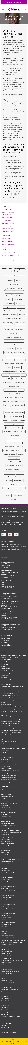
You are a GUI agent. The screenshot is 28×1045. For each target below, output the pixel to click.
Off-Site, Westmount (7, 247)
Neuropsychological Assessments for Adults (12, 711)
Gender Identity (17, 367)
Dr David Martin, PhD (7, 217)
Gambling (10, 367)
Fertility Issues (19, 363)
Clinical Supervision (6, 704)
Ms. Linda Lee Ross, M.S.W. (8, 223)
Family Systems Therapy (7, 757)
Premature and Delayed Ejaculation (14, 443)
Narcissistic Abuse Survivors (17, 405)
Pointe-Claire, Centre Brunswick (9, 258)
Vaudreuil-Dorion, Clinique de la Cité (10, 255)
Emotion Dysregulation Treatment (10, 873)
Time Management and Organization (11, 488)
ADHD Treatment (5, 792)
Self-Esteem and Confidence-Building (10, 994)
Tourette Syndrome (10, 492)
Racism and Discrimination (9, 454)
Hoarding (23, 375)
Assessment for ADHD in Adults (9, 682)
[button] (26, 1041)
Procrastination (20, 446)
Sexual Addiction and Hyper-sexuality (10, 1003)
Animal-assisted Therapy (7, 680)
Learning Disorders (9, 393)
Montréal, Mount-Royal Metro (9, 244)
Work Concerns (14, 499)
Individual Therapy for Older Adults (10, 673)
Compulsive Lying (9, 329)
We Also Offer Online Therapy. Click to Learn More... (13, 1042)
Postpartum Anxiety (8, 431)
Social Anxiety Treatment (7, 1009)
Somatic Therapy (5, 782)
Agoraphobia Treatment (7, 796)
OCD (6, 416)
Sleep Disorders (18, 476)
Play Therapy (4, 773)
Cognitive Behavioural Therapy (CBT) (10, 721)
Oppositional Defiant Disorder (16, 416)
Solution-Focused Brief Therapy (9, 777)
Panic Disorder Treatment (7, 944)
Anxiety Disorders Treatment (8, 810)
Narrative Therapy (5, 766)
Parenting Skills (14, 420)
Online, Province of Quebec (8, 249)
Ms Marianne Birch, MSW (7, 226)
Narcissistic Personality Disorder (14, 409)
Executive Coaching (6, 684)
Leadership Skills (5, 915)
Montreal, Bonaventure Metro (9, 261)
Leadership (21, 390)
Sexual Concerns (9, 476)
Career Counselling (6, 689)
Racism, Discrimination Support (9, 983)
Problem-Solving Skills (9, 446)
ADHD (12, 277)
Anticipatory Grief (19, 292)
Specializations (11, 16)
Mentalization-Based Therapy (8, 737)
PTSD (23, 450)
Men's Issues (6, 401)
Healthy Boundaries (15, 375)
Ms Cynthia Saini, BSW (7, 215)
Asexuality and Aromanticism (19, 295)
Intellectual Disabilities (14, 386)
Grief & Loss (22, 371)
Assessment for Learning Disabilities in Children (13, 700)
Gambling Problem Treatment (9, 886)
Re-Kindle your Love (6, 985)
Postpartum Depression (19, 431)
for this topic (19, 198)
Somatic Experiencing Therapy (8, 779)
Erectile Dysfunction (20, 360)
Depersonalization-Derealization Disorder (14, 341)
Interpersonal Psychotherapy (8, 764)
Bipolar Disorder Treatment (8, 825)
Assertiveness (8, 299)
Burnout (20, 318)
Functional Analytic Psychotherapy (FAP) (11, 732)
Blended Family (7, 310)
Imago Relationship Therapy (8, 734)
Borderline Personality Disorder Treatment (12, 832)
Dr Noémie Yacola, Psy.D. (7, 231)
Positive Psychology (6, 743)
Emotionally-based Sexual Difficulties (14, 356)
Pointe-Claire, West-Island (8, 252)
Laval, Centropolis (6, 238)
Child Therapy (4, 666)
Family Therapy (5, 664)
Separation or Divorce (9, 473)
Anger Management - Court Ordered (14, 288)
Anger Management (14, 284)
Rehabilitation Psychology (8, 697)
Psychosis (5, 450)
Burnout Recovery (5, 839)
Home (6, 16)
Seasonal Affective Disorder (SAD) (14, 461)
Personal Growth (19, 424)
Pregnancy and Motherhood (14, 439)
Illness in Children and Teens (18, 378)
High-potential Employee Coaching (10, 691)
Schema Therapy (5, 746)
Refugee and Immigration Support (9, 987)
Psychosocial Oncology (15, 450)
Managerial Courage (18, 397)
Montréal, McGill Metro (7, 241)
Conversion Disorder (14, 333)
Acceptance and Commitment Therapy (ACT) (12, 719)
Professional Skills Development (9, 693)
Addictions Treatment (6, 789)
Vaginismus (8, 495)
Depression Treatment (7, 861)
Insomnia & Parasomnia (7, 908)
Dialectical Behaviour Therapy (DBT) (10, 723)
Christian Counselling (7, 322)
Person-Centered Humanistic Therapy (10, 770)
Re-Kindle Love (21, 454)
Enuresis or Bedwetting (9, 360)
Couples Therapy (5, 662)
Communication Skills (20, 326)
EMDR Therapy (5, 752)
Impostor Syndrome (7, 382)
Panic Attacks (5, 420)
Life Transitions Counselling (8, 922)
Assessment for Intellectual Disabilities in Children (13, 655)
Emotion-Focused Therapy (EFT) (9, 728)
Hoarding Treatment (6, 899)
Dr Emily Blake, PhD (6, 220)
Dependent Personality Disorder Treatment (12, 857)
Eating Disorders (8, 352)
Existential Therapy (6, 755)
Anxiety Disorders (7, 295)
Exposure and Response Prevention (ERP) (11, 730)
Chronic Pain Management (8, 326)
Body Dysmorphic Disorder (18, 310)
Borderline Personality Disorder (9, 314)
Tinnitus (22, 488)
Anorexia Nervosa (9, 292)
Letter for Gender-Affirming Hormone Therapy (12, 706)
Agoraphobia (10, 280)
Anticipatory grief (5, 807)
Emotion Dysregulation (19, 352)
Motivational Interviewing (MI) (9, 741)
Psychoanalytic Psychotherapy (9, 775)
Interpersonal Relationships (10, 390)
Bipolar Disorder (20, 307)
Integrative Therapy (6, 761)
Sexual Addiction (19, 473)
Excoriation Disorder (9, 363)
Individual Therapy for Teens (8, 671)
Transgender (19, 492)
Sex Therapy (4, 677)
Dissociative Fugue (10, 348)
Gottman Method (5, 759)
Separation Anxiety (18, 469)
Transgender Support (6, 1023)
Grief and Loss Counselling (7, 893)
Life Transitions (8, 397)
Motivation (7, 405)
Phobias (20, 427)
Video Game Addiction (17, 495)
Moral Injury (22, 401)
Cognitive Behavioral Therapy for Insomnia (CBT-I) (13, 748)
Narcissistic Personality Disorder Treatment (12, 938)
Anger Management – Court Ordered (10, 801)
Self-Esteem (18, 465)
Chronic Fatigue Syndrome (19, 322)
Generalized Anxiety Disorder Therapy (10, 890)
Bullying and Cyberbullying (11, 318)
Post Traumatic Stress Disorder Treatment (11, 960)
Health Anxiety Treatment (7, 895)
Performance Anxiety (9, 424)
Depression (9, 344)
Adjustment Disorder (19, 277)
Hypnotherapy (5, 675)
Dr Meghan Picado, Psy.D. (8, 228)
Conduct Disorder (19, 329)
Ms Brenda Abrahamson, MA (8, 209)
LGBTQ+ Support (19, 393)
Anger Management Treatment (9, 803)
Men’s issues (4, 926)
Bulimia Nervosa (22, 314)
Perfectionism (22, 420)
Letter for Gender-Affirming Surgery (10, 709)
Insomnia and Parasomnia (19, 382)
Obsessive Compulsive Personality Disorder (14, 412)
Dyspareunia (19, 348)
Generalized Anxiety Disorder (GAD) (10, 371)
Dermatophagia (17, 344)
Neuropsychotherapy (6, 768)
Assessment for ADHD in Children (9, 695)
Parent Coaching (5, 668)
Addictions (6, 277)
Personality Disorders (11, 427)
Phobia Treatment (6, 958)
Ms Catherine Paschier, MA (8, 212)
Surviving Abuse (14, 484)
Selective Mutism (10, 465)
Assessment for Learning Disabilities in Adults (12, 686)
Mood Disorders (14, 401)
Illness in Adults (7, 378)
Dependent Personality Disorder (14, 337)
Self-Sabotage (9, 469)
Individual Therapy (5, 659)
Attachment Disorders (18, 299)
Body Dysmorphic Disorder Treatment (10, 830)
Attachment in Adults (9, 303)
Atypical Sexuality (19, 303)
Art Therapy (4, 702)
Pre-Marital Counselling (14, 435)
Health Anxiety (6, 375)
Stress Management (18, 480)
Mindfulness (4, 739)
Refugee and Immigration (14, 458)
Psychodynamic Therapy (7, 726)
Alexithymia (17, 280)
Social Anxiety (9, 480)
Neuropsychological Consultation (9, 657)
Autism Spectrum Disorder (9, 307)
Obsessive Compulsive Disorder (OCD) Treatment (13, 940)
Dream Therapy (5, 750)
